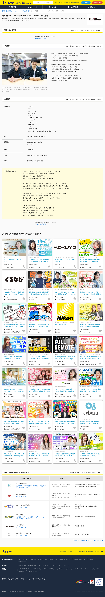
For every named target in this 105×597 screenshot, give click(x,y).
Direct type (70, 569)
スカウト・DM (23, 559)
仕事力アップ (47, 565)
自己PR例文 (22, 561)
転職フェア (54, 559)
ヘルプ (66, 2)
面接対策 (91, 559)
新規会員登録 (97, 2)
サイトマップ (59, 2)
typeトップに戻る (41, 38)
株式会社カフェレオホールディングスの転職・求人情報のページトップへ (80, 551)
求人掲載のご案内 (75, 2)
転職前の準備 (22, 565)
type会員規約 (29, 591)
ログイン (85, 2)
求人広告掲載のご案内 (39, 591)
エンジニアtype (50, 569)
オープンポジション (21, 496)
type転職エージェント (83, 569)
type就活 (21, 571)
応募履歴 (33, 559)
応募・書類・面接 (35, 565)
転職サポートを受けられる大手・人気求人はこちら (88, 540)
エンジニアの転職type (25, 569)
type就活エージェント (34, 571)
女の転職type (38, 569)
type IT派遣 (96, 569)
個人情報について (21, 591)
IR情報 (9, 591)
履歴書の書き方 (65, 559)
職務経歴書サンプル (79, 559)
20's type (61, 569)
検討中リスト (43, 559)
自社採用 (14, 591)
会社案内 (4, 591)
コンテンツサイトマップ (62, 565)
